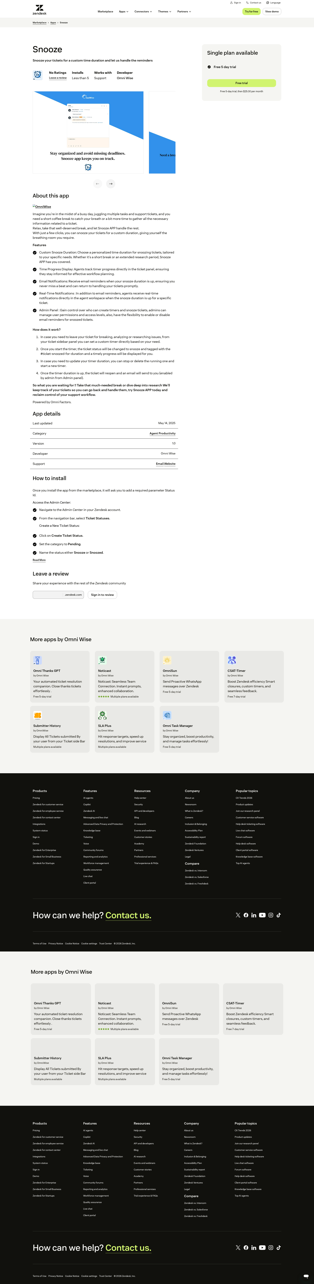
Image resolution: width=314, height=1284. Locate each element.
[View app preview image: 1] (88, 132)
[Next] (110, 183)
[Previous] (97, 183)
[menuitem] (273, 2)
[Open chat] (306, 1276)
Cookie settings (89, 943)
